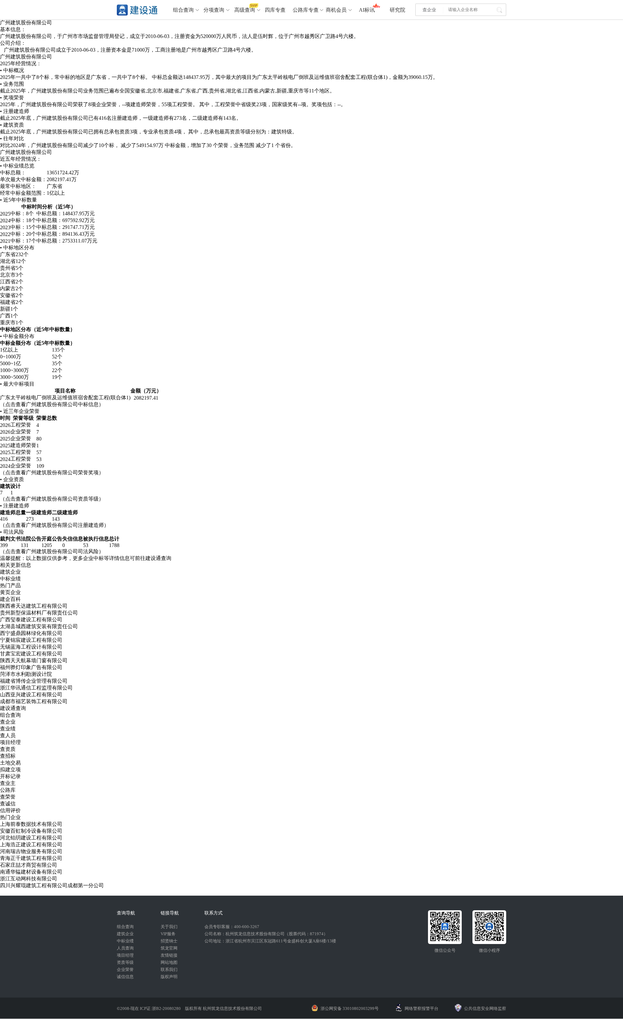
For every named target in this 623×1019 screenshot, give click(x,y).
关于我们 (169, 926)
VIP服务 (168, 933)
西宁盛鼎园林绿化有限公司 (31, 633)
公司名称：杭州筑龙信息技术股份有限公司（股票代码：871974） (266, 933)
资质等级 (125, 962)
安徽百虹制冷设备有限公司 (31, 831)
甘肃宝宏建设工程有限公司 (31, 653)
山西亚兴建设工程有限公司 (31, 694)
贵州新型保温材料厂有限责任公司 (39, 612)
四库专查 (275, 10)
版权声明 (169, 976)
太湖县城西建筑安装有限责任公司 (39, 626)
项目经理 (125, 955)
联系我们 (169, 969)
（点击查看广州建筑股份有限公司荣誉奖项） (52, 472)
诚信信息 (125, 976)
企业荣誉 (125, 969)
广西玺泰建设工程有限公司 (31, 619)
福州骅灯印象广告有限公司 (31, 667)
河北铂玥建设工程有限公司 (31, 837)
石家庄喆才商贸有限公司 (28, 865)
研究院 (397, 10)
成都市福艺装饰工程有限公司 (33, 701)
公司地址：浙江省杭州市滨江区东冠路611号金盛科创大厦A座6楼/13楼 (270, 940)
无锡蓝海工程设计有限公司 (31, 647)
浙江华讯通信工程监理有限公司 (36, 687)
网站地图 (169, 962)
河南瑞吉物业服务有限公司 (31, 851)
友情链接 (169, 955)
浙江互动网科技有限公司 (28, 878)
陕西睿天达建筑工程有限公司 (33, 606)
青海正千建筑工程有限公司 (31, 858)
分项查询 (213, 10)
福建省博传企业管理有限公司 (33, 681)
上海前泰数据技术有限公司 (31, 824)
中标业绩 (125, 940)
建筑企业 (125, 933)
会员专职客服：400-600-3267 (231, 926)
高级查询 (244, 10)
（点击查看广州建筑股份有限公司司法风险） (52, 551)
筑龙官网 (169, 948)
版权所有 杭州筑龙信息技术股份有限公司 (223, 1008)
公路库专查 (306, 10)
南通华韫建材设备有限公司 (31, 872)
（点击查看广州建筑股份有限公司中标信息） (52, 404)
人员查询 (125, 948)
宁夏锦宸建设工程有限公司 (31, 640)
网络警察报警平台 (421, 1008)
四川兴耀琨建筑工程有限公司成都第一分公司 (52, 885)
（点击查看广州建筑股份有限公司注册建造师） (54, 525)
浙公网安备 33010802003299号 (350, 1008)
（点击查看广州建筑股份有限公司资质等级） (52, 499)
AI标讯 (367, 10)
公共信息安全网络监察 (485, 1008)
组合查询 (183, 10)
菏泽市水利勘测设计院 (26, 674)
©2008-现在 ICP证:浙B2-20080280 (149, 1008)
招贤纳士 (169, 940)
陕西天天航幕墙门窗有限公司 (33, 660)
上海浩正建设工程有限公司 (31, 844)
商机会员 (336, 10)
